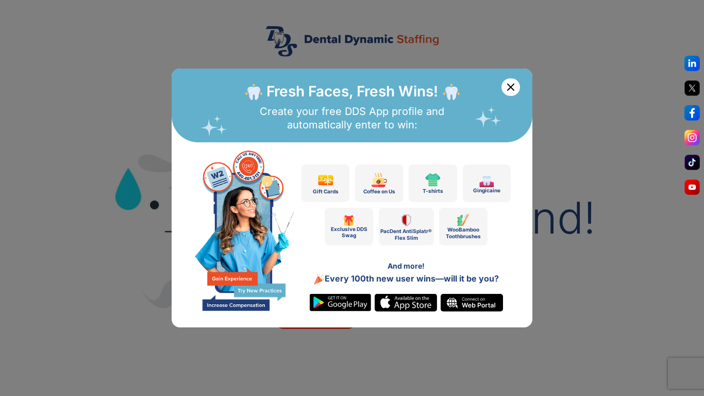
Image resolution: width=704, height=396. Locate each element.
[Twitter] (692, 90)
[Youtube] (692, 189)
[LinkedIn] (692, 66)
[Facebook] (692, 115)
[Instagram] (692, 140)
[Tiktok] (692, 165)
